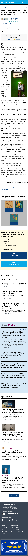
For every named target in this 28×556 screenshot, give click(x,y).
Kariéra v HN (4, 531)
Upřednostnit (19, 39)
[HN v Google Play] (6, 520)
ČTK (20, 18)
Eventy (3, 539)
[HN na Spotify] (17, 513)
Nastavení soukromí (15, 529)
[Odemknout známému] (26, 7)
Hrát (9, 209)
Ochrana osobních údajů (16, 525)
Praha (11, 325)
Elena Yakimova (9, 448)
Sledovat (10, 39)
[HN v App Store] (15, 520)
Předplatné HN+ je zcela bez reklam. (20, 273)
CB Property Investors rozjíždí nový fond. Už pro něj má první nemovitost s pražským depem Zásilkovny (13, 385)
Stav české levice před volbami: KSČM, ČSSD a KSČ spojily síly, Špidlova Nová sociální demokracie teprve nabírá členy (13, 375)
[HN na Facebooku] (11, 513)
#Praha (3, 187)
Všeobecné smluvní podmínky (17, 531)
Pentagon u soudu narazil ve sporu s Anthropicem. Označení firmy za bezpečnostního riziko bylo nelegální (13, 434)
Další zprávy (13, 495)
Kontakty (3, 525)
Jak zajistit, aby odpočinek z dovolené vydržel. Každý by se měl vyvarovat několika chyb (13, 452)
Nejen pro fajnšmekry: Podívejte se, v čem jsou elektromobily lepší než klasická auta (13, 305)
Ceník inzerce (4, 533)
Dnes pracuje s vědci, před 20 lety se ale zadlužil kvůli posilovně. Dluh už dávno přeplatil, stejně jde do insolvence (13, 365)
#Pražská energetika (11, 187)
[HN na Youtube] (18, 513)
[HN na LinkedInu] (15, 513)
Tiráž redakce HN (5, 527)
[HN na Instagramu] (13, 513)
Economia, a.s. (10, 506)
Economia (3, 529)
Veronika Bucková (13, 18)
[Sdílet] (24, 7)
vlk (17, 18)
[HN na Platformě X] (9, 513)
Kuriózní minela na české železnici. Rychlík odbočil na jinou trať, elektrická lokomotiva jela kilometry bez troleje (14, 411)
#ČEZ (19, 187)
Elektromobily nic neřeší (9, 279)
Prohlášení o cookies (15, 527)
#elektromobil (5, 189)
